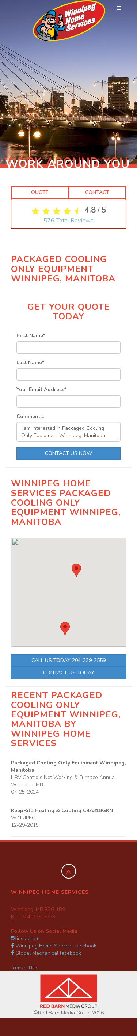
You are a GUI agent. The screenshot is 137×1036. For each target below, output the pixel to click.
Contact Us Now (68, 453)
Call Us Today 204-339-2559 (68, 660)
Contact (97, 192)
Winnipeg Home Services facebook (55, 945)
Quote (40, 192)
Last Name (30, 362)
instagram (27, 938)
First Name (30, 335)
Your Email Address (41, 389)
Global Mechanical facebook (47, 953)
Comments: (30, 416)
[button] (65, 628)
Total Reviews (68, 220)
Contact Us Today (68, 672)
